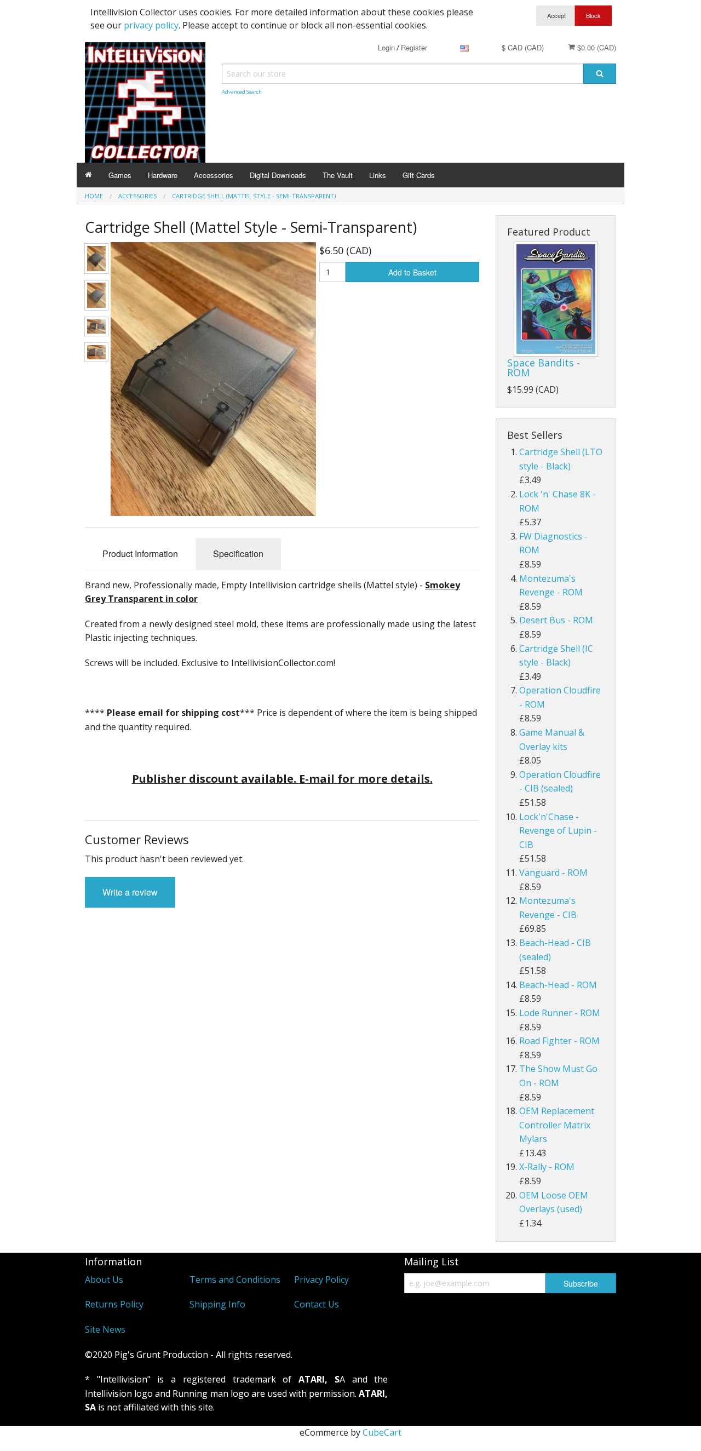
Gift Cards (419, 175)
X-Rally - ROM (546, 1167)
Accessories (213, 175)
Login (386, 47)
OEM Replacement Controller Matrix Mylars (556, 1125)
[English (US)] (464, 47)
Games (119, 175)
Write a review (130, 892)
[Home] (88, 175)
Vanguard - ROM (553, 873)
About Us (104, 1280)
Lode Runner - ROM (559, 1013)
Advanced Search (242, 91)
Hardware (162, 175)
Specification (238, 553)
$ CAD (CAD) (523, 47)
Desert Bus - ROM (556, 620)
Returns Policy (114, 1304)
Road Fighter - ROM (559, 1041)
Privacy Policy (321, 1280)
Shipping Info (217, 1304)
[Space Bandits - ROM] (555, 299)
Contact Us (316, 1304)
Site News (105, 1329)
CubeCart (382, 1432)
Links (377, 175)
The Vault (338, 175)
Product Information (140, 553)
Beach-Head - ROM (558, 985)
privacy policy (151, 25)
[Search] (599, 74)
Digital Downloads (278, 175)
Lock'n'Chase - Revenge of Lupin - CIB (558, 831)
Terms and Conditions (234, 1280)
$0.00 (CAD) (595, 47)
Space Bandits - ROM (543, 367)
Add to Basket (412, 272)
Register (414, 47)
